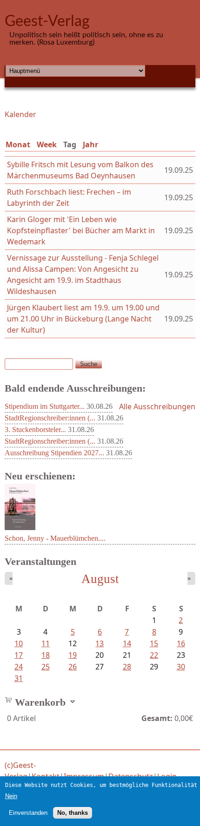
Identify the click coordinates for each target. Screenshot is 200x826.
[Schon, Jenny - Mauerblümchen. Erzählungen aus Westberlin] (20, 527)
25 (45, 667)
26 (72, 667)
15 (154, 643)
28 (127, 667)
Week (47, 144)
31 (18, 678)
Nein (11, 796)
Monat (18, 144)
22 (154, 655)
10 (18, 643)
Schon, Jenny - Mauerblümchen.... (55, 538)
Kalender (20, 114)
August (100, 579)
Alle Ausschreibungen (157, 406)
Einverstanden (28, 812)
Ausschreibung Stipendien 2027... (54, 453)
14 (127, 643)
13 (99, 643)
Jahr (90, 144)
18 (45, 655)
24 (18, 667)
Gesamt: (157, 718)
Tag (71, 144)
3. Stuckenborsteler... (35, 429)
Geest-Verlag (47, 21)
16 (181, 643)
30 (181, 667)
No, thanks (72, 812)
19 (72, 655)
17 (18, 655)
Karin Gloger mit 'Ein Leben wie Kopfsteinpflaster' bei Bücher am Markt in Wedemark (81, 230)
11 (45, 643)
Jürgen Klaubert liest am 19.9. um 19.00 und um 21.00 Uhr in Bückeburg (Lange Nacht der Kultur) (83, 318)
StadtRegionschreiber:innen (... (50, 418)
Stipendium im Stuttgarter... (45, 406)
